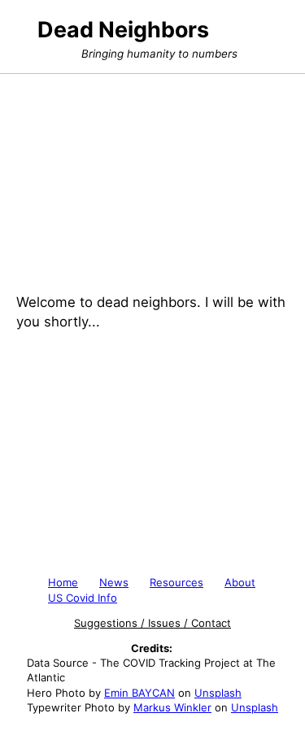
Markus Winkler (172, 707)
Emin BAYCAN (139, 692)
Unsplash (218, 692)
